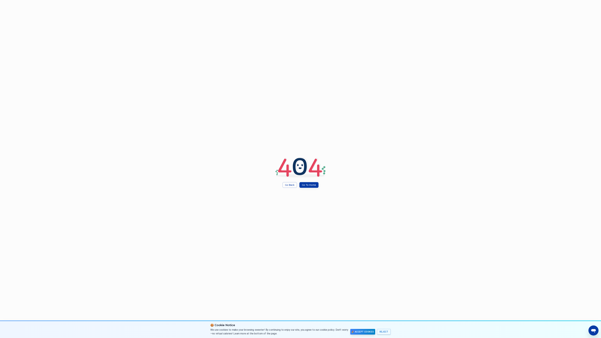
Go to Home (309, 185)
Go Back (289, 185)
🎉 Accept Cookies (363, 331)
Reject (384, 331)
